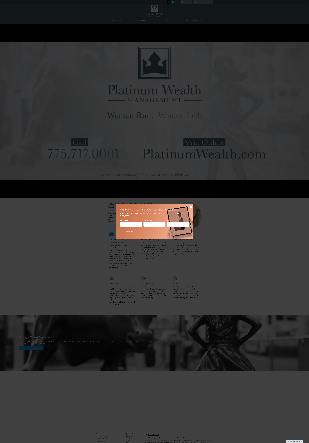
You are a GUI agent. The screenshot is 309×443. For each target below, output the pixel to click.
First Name (124, 220)
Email (169, 220)
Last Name (147, 220)
